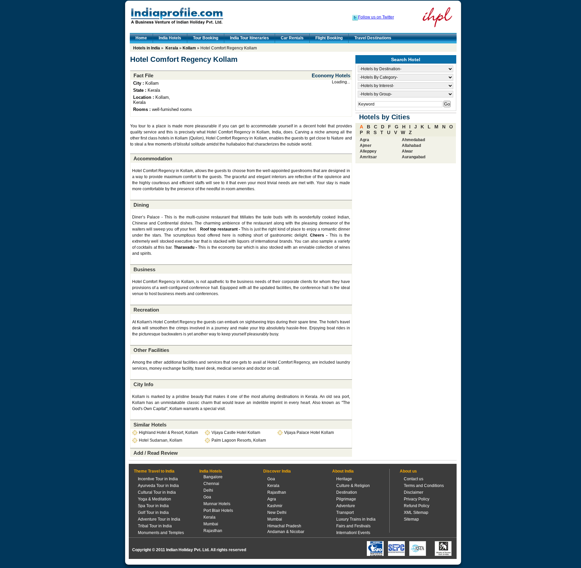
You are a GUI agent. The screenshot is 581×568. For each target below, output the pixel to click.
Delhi (208, 490)
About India (343, 471)
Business (144, 269)
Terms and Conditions (424, 485)
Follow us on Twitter (376, 17)
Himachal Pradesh (284, 526)
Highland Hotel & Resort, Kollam (168, 432)
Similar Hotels (149, 425)
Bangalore (213, 477)
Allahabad (411, 145)
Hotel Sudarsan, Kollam (160, 440)
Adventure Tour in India (159, 519)
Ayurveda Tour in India (158, 485)
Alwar (407, 151)
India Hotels (170, 38)
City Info (143, 384)
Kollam (189, 48)
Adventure (345, 505)
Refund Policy (416, 505)
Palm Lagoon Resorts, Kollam (238, 440)
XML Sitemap (416, 512)
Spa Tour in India (153, 505)
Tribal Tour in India (155, 526)
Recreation (146, 310)
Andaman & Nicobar (285, 531)
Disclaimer (413, 492)
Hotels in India (146, 48)
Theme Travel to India (154, 471)
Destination (346, 492)
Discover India (277, 471)
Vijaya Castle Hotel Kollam (235, 432)
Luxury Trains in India (356, 519)
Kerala (171, 48)
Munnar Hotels (216, 503)
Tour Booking (205, 38)
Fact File (143, 75)
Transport (345, 512)
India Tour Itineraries (249, 38)
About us (408, 471)
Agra (364, 139)
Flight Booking (329, 38)
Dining (141, 205)
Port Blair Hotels (218, 510)
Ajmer (366, 145)
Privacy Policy (416, 499)
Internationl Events (353, 532)
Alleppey (368, 151)
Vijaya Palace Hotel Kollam (309, 432)
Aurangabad (413, 157)
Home (141, 38)
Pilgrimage (346, 499)
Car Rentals (292, 38)
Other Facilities (151, 350)
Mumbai (210, 524)
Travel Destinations (372, 38)
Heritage (344, 479)
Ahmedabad (413, 139)
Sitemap (411, 519)
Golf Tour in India (153, 512)
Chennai (211, 483)
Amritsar (368, 157)
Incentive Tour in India (158, 479)
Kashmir (274, 505)
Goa (207, 497)
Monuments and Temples (161, 532)
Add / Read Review (155, 453)
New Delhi (276, 512)
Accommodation (152, 158)
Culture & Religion (353, 485)
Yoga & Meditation (154, 499)
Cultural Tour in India (157, 492)
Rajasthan (212, 530)
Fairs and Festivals (353, 526)
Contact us (413, 479)
